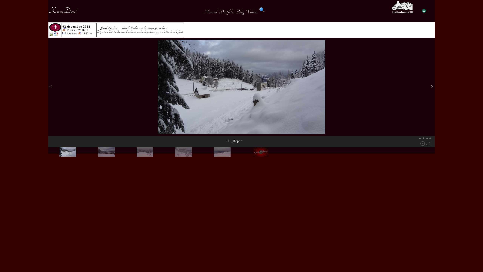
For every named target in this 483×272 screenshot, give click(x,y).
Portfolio (226, 12)
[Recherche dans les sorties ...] (262, 12)
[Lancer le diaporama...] (422, 143)
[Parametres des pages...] (424, 11)
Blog (240, 12)
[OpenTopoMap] (51, 35)
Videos (252, 12)
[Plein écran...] (428, 143)
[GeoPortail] (56, 35)
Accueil (210, 12)
